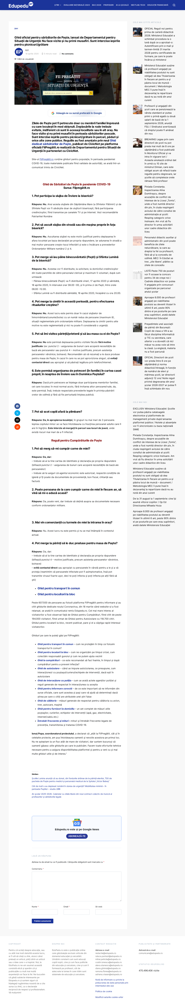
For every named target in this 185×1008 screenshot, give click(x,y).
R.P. (27, 50)
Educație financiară (157, 5)
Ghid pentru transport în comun (59, 588)
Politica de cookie (103, 991)
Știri (56, 5)
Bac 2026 (96, 5)
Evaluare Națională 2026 (77, 5)
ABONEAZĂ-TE (77, 836)
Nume (35, 906)
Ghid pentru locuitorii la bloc (56, 594)
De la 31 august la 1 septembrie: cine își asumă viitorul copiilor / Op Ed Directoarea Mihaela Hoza (154, 502)
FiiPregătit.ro (47, 159)
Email (67, 906)
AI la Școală (122, 5)
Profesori (108, 5)
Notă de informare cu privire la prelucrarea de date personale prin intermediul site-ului (111, 982)
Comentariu (38, 869)
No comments (68, 54)
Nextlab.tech (138, 5)
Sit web (98, 906)
